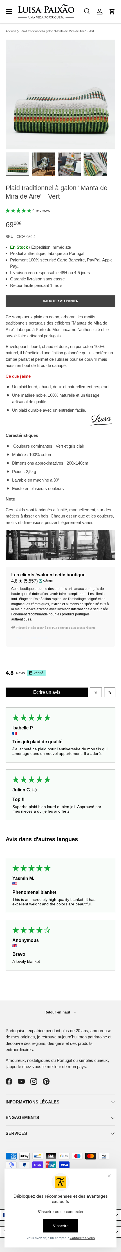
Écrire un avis (46, 692)
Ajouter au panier (61, 301)
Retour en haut (57, 1012)
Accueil (10, 31)
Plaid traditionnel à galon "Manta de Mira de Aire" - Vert (57, 31)
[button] (112, 11)
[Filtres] (96, 692)
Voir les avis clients (32, 637)
